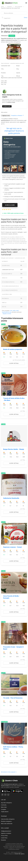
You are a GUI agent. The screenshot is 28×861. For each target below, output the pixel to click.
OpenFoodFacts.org (6, 312)
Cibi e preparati (18, 6)
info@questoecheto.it (6, 831)
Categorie (9, 6)
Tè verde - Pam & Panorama (12, 698)
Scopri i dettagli (14, 363)
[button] (26, 3)
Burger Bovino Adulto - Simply (13, 449)
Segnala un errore (7, 313)
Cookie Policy (4, 837)
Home (2, 6)
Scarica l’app (6, 106)
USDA (14, 310)
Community (3, 805)
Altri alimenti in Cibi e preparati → (9, 772)
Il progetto (3, 809)
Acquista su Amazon (17, 115)
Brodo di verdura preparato (12, 349)
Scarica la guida (10, 205)
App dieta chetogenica (6, 802)
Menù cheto (4, 807)
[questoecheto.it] (9, 3)
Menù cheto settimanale (6, 823)
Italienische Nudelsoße (11, 498)
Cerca (25, 17)
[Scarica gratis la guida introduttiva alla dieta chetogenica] (14, 154)
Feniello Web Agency (19, 853)
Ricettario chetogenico (6, 821)
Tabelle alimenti (4, 811)
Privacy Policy (4, 835)
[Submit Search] (2, 17)
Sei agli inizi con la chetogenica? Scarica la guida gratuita (14, 130)
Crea (11, 310)
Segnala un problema (6, 833)
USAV (17, 310)
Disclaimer (3, 840)
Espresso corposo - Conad (12, 547)
